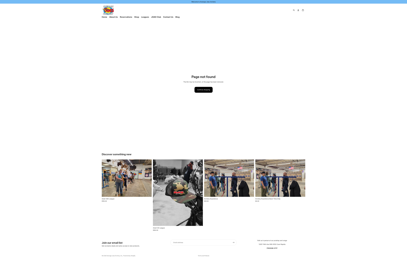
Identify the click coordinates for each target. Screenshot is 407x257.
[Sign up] (233, 242)
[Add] (148, 193)
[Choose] (199, 223)
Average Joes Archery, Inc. (115, 255)
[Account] (298, 10)
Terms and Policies (203, 255)
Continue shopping (203, 90)
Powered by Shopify (129, 255)
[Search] (293, 10)
